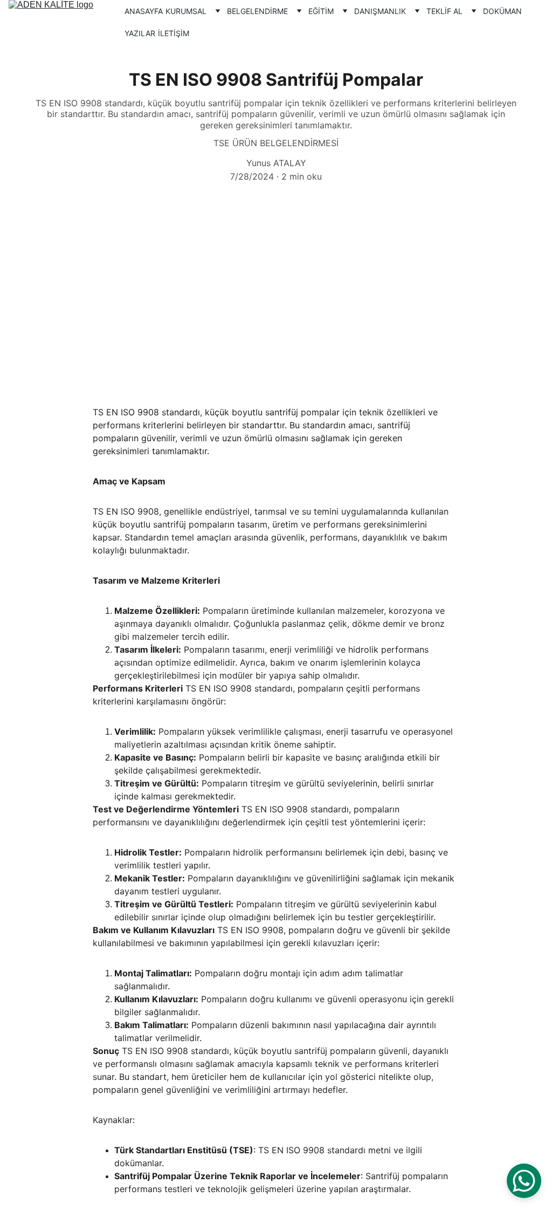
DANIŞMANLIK (380, 11)
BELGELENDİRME (257, 11)
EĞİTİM (321, 11)
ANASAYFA (144, 11)
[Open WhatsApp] (524, 1181)
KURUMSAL (185, 11)
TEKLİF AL (444, 11)
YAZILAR (140, 33)
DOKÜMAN (502, 11)
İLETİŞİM (173, 33)
